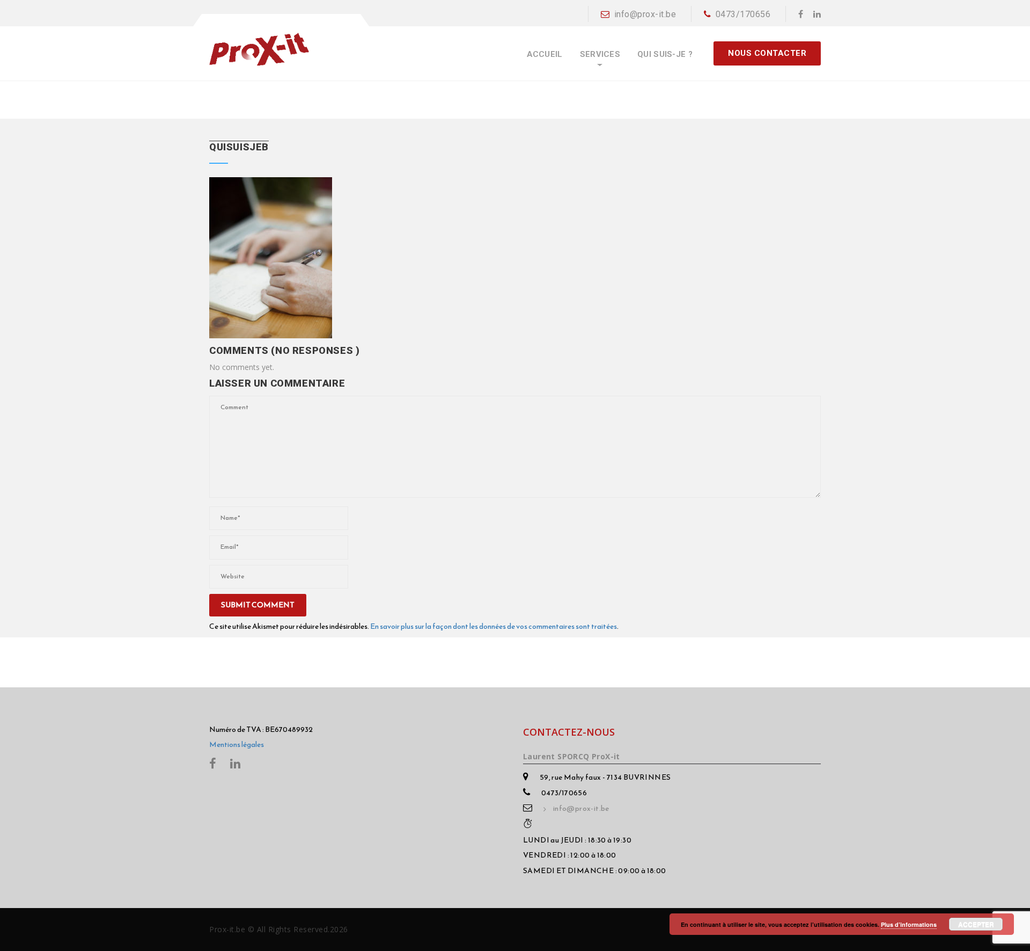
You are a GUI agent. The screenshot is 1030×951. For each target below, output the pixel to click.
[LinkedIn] (817, 14)
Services (600, 54)
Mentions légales (236, 744)
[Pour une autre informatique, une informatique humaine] (259, 49)
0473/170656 (743, 14)
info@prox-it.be (645, 14)
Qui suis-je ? (665, 54)
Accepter (976, 924)
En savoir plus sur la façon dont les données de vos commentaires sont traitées (493, 626)
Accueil (545, 54)
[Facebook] (800, 14)
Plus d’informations (909, 924)
